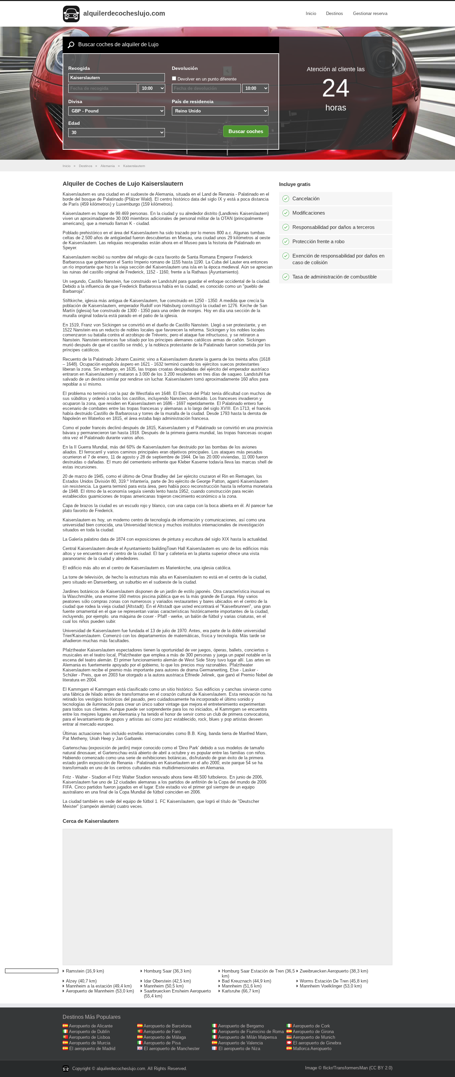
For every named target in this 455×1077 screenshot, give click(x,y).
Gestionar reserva (370, 13)
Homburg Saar (158, 971)
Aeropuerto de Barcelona (167, 1025)
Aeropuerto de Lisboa (89, 1037)
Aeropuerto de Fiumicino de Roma (251, 1031)
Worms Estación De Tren (324, 981)
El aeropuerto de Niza (239, 1048)
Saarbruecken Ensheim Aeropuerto (177, 990)
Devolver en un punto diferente (207, 79)
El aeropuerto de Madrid (92, 1048)
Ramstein (75, 971)
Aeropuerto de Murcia (89, 1042)
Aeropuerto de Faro (162, 1031)
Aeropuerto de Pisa (162, 1042)
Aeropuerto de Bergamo (241, 1025)
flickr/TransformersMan (345, 1067)
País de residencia (193, 101)
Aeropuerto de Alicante (91, 1025)
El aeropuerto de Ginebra (317, 1042)
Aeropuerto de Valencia (240, 1042)
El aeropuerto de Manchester (172, 1048)
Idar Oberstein (157, 981)
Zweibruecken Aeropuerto (324, 971)
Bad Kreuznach (236, 981)
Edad (74, 123)
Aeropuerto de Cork (311, 1025)
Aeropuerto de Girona (313, 1031)
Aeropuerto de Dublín (89, 1031)
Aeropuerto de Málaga (165, 1037)
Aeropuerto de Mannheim (90, 990)
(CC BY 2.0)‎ (380, 1067)
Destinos (334, 13)
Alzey (71, 981)
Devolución (185, 68)
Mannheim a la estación (89, 986)
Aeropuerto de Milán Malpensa (247, 1037)
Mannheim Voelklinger (321, 986)
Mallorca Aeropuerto (312, 1048)
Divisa (75, 101)
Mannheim (154, 986)
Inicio (311, 13)
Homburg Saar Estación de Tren (253, 971)
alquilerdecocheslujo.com (124, 13)
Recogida (79, 68)
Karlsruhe (231, 990)
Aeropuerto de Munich (314, 1037)
